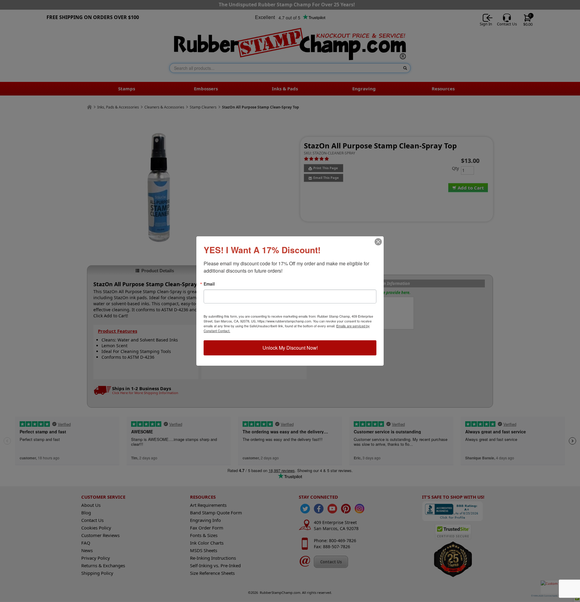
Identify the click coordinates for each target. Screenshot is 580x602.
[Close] (378, 241)
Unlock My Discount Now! (290, 347)
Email (209, 284)
